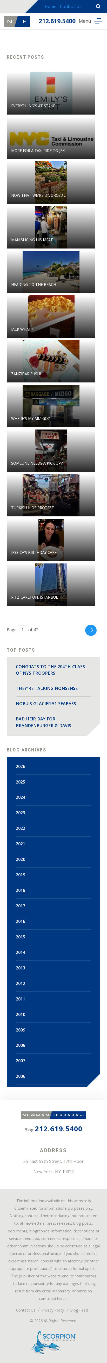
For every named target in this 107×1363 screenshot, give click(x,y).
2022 (20, 828)
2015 (20, 937)
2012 (20, 984)
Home (50, 7)
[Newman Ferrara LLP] (17, 21)
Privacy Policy (52, 1311)
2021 (20, 844)
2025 (20, 782)
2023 (20, 813)
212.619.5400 (57, 22)
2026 (20, 767)
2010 (20, 1015)
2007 (20, 1061)
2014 (20, 953)
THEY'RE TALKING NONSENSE (47, 689)
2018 (20, 890)
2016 (20, 921)
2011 (20, 999)
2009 (20, 1030)
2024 (20, 797)
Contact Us (71, 7)
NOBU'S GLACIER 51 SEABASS (46, 704)
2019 (20, 875)
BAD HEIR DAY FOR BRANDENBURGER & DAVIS (43, 723)
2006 (20, 1076)
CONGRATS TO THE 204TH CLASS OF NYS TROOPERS (50, 670)
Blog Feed (79, 1311)
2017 (20, 906)
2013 (20, 968)
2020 (20, 859)
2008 (20, 1045)
